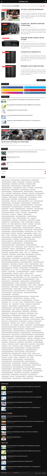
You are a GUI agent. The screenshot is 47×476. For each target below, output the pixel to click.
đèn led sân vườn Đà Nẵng (36, 368)
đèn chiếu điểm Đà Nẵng (16, 365)
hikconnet (3, 256)
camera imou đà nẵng (16, 202)
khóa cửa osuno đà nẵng (36, 237)
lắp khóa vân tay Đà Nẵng (6, 181)
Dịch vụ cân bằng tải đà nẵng (7, 273)
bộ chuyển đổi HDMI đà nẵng (35, 281)
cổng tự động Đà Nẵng (5, 183)
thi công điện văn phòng (6, 231)
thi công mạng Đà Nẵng (24, 189)
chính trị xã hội (29, 235)
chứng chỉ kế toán (16, 304)
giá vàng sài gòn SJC (13, 313)
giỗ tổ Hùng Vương (30, 313)
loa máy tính (37, 323)
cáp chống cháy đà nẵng (6, 206)
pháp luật (16, 344)
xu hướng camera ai (22, 357)
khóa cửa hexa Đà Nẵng (32, 225)
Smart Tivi (13, 218)
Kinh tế (40, 233)
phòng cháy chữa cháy (24, 344)
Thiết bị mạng (31, 193)
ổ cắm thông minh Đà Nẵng (20, 376)
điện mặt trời (13, 233)
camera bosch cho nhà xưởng (7, 288)
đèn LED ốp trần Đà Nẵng (6, 365)
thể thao (29, 353)
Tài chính (7, 235)
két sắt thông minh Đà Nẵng (17, 191)
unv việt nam (10, 357)
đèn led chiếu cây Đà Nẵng (36, 365)
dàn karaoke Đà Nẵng (20, 254)
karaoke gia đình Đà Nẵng (31, 256)
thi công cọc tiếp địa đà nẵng (7, 349)
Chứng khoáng (4, 271)
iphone (3, 319)
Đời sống (39, 231)
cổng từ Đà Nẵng (12, 254)
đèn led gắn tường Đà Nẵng (6, 368)
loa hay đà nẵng (16, 239)
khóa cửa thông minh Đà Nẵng (17, 206)
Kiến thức (24, 187)
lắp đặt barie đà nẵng (27, 214)
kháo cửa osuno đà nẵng (35, 319)
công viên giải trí (4, 305)
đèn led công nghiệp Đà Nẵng (18, 366)
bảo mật (37, 279)
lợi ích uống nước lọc (10, 338)
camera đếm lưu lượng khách (7, 300)
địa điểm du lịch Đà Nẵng (32, 216)
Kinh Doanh (12, 208)
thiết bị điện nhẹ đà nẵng (6, 353)
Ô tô (28, 357)
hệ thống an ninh (9, 256)
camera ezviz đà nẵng (38, 204)
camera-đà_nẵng (5, 302)
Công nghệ (24, 171)
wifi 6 (35, 231)
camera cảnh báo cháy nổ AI (18, 292)
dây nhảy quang (33, 309)
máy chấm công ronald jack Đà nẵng (8, 216)
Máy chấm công (31, 246)
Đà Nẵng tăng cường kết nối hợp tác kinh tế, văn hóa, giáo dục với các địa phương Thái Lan (25, 421)
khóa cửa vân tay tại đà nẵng (7, 239)
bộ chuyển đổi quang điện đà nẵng (8, 283)
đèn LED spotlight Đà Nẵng (33, 363)
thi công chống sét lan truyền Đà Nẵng (32, 347)
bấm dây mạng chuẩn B (6, 281)
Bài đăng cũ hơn (41, 80)
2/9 (13, 269)
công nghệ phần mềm (37, 235)
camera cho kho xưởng (36, 288)
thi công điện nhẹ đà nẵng (22, 197)
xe (9, 265)
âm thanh (31, 357)
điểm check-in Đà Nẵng (6, 233)
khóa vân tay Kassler (37, 321)
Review (42, 246)
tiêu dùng (26, 263)
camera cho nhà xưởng (31, 290)
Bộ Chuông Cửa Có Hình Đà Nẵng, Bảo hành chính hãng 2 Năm (19, 426)
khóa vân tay (30, 321)
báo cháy (39, 197)
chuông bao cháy (39, 302)
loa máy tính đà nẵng (5, 324)
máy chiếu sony (29, 338)
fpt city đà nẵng (38, 254)
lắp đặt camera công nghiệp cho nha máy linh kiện (10, 332)
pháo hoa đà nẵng (10, 344)
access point (29, 248)
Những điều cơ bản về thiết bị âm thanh (32, 66)
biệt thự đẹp (4, 279)
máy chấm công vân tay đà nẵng (17, 229)
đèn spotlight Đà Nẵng (35, 372)
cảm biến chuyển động (13, 305)
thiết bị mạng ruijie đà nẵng (19, 351)
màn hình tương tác (27, 206)
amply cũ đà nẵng (14, 235)
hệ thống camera (33, 315)
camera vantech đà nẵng (38, 208)
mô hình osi (15, 340)
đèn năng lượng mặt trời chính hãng (8, 212)
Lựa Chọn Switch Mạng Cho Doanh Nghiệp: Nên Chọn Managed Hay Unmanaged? (23, 99)
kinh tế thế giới (13, 323)
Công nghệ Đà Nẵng (25, 11)
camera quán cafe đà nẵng (17, 298)
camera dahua (32, 189)
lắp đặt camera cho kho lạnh (7, 328)
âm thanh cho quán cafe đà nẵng (23, 201)
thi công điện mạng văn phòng (17, 243)
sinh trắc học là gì (15, 345)
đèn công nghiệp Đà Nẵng (33, 267)
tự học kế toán (4, 357)
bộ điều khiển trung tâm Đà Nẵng (21, 284)
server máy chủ (16, 204)
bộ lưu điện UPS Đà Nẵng (19, 250)
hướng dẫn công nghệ (35, 202)
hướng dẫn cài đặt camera (16, 315)
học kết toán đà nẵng (39, 317)
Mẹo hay (3, 235)
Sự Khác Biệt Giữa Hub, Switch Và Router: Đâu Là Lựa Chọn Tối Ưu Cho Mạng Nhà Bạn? (24, 397)
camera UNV (31, 286)
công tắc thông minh (36, 304)
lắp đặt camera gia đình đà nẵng (26, 262)
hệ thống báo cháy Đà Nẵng (6, 187)
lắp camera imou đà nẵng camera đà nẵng (9, 326)
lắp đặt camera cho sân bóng (7, 330)
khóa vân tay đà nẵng (5, 180)
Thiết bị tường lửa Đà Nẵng (20, 248)
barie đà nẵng (31, 223)
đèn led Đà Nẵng (21, 183)
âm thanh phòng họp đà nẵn (7, 267)
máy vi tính (43, 338)
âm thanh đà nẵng (36, 181)
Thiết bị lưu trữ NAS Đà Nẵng (18, 277)
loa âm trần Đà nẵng (31, 239)
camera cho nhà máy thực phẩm (19, 290)
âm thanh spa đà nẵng (23, 267)
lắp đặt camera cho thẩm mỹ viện (19, 330)
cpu (29, 252)
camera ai (26, 250)
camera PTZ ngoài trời (23, 286)
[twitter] (35, 87)
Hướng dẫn (35, 233)
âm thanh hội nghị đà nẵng (28, 243)
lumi (11, 324)
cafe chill (29, 284)
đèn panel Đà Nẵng (17, 372)
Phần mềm (37, 246)
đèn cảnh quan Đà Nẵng (26, 365)
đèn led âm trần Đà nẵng (20, 244)
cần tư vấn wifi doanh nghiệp (18, 307)
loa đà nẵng (38, 220)
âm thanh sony (15, 267)
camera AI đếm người (14, 286)
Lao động (26, 273)
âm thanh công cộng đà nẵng (25, 210)
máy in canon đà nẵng (28, 229)
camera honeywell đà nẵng (6, 220)
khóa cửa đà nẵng (15, 260)
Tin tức (28, 218)
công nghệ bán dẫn (18, 225)
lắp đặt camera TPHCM (6, 189)
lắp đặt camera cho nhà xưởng (33, 260)
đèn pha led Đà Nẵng (28, 233)
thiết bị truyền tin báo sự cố (30, 351)
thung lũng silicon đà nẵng (16, 353)
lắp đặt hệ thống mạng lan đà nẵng (8, 336)
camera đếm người (16, 300)
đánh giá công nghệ (35, 210)
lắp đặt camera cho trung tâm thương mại (33, 330)
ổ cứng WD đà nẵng (29, 376)
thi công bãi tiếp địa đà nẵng (20, 347)
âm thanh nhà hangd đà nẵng (7, 359)
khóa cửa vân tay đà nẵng (15, 180)
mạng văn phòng (5, 342)
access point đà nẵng (34, 277)
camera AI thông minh (5, 286)
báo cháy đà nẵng (14, 183)
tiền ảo (38, 353)
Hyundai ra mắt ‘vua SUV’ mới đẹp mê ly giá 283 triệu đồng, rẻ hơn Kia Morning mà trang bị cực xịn (26, 163)
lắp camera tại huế (5, 210)
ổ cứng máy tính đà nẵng (39, 376)
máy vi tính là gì (4, 340)
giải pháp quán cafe (22, 313)
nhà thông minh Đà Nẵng (6, 243)
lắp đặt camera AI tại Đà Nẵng (38, 326)
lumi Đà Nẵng (16, 324)
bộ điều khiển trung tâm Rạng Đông (8, 284)
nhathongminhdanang (25, 41)
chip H (16, 302)
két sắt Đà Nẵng (8, 193)
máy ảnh (10, 340)
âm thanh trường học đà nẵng (18, 361)
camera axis (17, 212)
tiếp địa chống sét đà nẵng (33, 263)
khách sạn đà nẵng (26, 319)
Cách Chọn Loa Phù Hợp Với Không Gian (32, 9)
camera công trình (29, 208)
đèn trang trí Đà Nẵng (15, 374)
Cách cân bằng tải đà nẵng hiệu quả (23, 271)
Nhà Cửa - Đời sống (19, 275)
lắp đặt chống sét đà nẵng (18, 241)
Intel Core (25, 246)
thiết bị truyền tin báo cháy (14, 210)
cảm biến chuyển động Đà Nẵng (23, 305)
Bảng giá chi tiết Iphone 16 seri (13, 157)
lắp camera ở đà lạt (21, 326)
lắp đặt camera (28, 326)
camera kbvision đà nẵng (39, 193)
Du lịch (23, 173)
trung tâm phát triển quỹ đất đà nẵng (19, 355)
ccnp (13, 302)
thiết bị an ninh (13, 201)
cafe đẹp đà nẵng (40, 284)
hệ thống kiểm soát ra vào (18, 256)
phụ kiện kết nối (32, 344)
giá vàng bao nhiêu (33, 311)
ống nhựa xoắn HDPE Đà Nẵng (31, 244)
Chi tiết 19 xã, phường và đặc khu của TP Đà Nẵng (17, 416)
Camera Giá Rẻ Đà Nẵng (26, 269)
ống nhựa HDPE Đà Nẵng (6, 218)
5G (19, 269)
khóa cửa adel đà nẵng (16, 258)
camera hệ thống (5, 252)
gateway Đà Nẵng (26, 311)
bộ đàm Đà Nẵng (14, 199)
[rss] (12, 90)
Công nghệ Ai (32, 271)
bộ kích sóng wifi (23, 283)
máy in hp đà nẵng (13, 263)
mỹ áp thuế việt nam (28, 342)
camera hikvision (30, 187)
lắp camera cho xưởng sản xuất (7, 241)
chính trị (26, 252)
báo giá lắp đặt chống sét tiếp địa (28, 279)
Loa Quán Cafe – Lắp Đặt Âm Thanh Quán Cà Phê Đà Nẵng (32, 24)
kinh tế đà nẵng (37, 227)
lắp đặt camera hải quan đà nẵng (37, 332)
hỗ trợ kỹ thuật (15, 220)
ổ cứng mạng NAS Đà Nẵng (6, 378)
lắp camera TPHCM (23, 260)
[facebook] (12, 87)
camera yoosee (13, 214)
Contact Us (44, 473)
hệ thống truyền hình (17, 317)
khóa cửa (42, 319)
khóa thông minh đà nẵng (25, 180)
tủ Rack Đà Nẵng (4, 265)
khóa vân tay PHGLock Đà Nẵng (28, 227)
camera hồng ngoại (15, 294)
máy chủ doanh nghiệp (36, 206)
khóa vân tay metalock (23, 220)
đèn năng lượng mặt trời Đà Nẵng (7, 195)
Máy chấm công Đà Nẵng (38, 201)
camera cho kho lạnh (26, 288)
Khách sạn (21, 273)
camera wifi (33, 298)
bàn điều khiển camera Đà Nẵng (15, 279)
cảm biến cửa (33, 305)
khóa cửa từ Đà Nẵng (35, 258)
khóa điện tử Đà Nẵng (35, 180)
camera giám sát (40, 250)
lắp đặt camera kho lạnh (16, 334)
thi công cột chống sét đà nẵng (18, 349)
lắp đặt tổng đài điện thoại (15, 222)
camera (3, 193)
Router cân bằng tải (5, 248)
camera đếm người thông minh (26, 300)
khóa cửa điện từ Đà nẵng (13, 321)
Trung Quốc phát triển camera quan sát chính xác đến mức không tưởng (22, 151)
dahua (40, 307)
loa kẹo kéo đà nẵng (30, 323)
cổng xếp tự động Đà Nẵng (25, 202)
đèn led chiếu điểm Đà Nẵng (7, 366)
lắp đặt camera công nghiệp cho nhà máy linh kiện (10, 262)
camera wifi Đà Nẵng (38, 187)
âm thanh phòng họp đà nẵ (29, 359)
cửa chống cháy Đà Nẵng (17, 187)
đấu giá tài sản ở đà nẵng (32, 374)
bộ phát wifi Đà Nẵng (16, 193)
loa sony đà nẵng (23, 239)
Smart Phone (12, 248)
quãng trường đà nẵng (40, 344)
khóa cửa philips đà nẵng (6, 227)
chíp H (10, 304)
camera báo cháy (33, 250)
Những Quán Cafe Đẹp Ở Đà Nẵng (14, 437)
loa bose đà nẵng (31, 220)
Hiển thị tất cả (42, 6)
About (40, 473)
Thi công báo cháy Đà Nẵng (30, 183)
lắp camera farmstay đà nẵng (39, 324)
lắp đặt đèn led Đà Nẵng (39, 336)
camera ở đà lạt (36, 300)
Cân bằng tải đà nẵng (18, 246)
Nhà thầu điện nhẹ (27, 275)
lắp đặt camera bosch (5, 222)
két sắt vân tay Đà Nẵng (13, 197)
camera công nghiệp (22, 235)
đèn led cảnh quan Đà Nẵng (29, 366)
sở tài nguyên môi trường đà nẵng (7, 347)
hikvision (36, 313)
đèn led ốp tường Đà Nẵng (27, 370)
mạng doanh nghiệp (29, 222)
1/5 (11, 269)
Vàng (28, 277)
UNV (25, 277)
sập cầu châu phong (36, 345)
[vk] (35, 93)
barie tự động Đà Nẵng (33, 197)
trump (10, 355)
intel (25, 256)
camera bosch (33, 218)
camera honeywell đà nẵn (6, 294)
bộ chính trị (17, 283)
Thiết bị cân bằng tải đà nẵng (7, 277)
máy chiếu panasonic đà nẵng (38, 262)
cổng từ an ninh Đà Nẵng (33, 307)
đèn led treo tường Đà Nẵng (17, 370)
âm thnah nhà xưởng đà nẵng (30, 361)
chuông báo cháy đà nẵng (13, 252)
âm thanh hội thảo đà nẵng (16, 265)
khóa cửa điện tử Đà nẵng (6, 260)
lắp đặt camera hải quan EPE (25, 332)
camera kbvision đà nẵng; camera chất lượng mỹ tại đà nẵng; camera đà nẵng (15, 296)
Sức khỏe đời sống (38, 275)
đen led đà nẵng (24, 363)
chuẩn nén (21, 252)
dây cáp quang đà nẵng (25, 309)
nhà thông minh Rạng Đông (38, 342)
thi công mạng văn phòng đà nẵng (8, 351)
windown (15, 357)
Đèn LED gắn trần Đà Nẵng (6, 363)
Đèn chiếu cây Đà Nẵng (16, 363)
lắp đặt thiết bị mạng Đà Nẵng (7, 204)
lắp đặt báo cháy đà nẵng (19, 195)
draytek (13, 309)
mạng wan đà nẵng (12, 342)
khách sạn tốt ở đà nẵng (17, 319)
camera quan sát (25, 193)
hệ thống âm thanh (25, 317)
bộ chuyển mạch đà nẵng (24, 281)
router (10, 345)
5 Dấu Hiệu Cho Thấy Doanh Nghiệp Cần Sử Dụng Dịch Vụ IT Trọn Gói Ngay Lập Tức (23, 120)
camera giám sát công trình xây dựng (30, 292)
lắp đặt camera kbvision (6, 334)
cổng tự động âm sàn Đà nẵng (17, 237)
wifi (8, 223)
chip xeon (21, 302)
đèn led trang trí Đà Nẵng (6, 370)
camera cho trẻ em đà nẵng (6, 292)
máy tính (22, 222)
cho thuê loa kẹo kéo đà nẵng (29, 302)
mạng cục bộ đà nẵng (22, 340)
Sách (32, 275)
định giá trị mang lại (5, 376)
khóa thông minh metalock (16, 227)
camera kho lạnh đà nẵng (34, 296)
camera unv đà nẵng (5, 214)
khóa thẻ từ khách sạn (23, 321)
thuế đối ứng (24, 353)
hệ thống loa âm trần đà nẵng (7, 317)
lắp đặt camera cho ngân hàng (18, 328)
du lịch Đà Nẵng (4, 197)
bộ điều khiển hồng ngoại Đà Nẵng (34, 283)
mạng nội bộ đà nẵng (38, 340)
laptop (18, 323)
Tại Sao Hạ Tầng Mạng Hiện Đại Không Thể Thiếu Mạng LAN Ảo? (20, 115)
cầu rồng (25, 307)
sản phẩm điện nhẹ (28, 345)
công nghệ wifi (19, 214)
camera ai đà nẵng (38, 286)
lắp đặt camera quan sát (32, 199)
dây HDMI (18, 309)
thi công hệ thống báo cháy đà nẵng (26, 204)
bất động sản (39, 195)
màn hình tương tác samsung (20, 338)
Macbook (31, 273)
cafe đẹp (34, 284)
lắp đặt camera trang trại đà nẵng (27, 334)
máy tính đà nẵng (37, 338)
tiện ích (41, 263)
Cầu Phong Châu (39, 271)
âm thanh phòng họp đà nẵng (21, 216)
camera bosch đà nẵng (22, 199)
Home (36, 473)
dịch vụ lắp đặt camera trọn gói (30, 195)
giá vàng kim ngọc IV (5, 313)
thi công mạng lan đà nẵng (37, 229)
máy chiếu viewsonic (5, 263)
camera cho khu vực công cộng (7, 290)
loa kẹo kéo (23, 323)
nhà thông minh (37, 222)
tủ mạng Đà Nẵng (30, 355)
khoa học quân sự (9, 319)
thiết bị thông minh (5, 208)
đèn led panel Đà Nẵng (17, 368)
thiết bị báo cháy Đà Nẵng (16, 185)
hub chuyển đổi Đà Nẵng (6, 315)
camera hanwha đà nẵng (32, 212)
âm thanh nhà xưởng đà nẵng (38, 265)
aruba (41, 277)
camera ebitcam (24, 212)
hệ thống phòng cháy (27, 237)
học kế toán (32, 317)
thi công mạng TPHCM (15, 189)
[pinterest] (35, 90)
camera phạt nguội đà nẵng (6, 298)
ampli (34, 248)
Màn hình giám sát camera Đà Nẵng (8, 275)
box (8, 279)
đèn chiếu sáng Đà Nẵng (26, 185)
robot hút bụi (4, 223)
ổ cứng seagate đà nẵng (17, 378)
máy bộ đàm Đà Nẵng (5, 201)
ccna (10, 302)
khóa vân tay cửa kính (5, 323)
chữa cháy (22, 304)
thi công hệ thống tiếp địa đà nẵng (31, 349)
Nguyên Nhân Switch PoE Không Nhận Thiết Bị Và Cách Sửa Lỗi (19, 402)
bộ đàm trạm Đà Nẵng (5, 199)
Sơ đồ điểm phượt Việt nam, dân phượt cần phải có (17, 110)
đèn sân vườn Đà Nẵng (6, 374)
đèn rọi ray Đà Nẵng (26, 372)
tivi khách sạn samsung (29, 231)
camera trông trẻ (26, 298)
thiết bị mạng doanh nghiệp (6, 191)
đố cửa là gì (12, 376)
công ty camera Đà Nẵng (6, 237)
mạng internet (20, 263)
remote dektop (4, 345)
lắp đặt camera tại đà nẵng (39, 334)
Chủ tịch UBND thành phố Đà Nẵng (37, 269)
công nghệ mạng (28, 304)
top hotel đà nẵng (5, 355)
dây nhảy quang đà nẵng (6, 311)
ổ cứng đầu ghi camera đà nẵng (27, 378)
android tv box (24, 223)
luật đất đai (22, 324)
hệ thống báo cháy (25, 315)
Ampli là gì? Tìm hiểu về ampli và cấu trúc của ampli (32, 38)
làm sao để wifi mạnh (28, 324)
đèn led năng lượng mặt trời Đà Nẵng (8, 244)
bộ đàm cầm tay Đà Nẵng (6, 202)
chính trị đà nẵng (5, 304)
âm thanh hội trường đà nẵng (27, 265)
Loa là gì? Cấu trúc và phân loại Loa (31, 52)
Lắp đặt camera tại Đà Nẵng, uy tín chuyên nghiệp (15, 142)
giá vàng (24, 225)
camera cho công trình (17, 288)
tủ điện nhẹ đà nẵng (38, 355)
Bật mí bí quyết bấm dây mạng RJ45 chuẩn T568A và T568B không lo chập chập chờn (24, 104)
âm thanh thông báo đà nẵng (7, 361)
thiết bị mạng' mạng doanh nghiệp (18, 231)
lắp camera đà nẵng (20, 181)
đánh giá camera (20, 233)
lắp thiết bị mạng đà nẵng (28, 191)
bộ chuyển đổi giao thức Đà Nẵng (7, 250)
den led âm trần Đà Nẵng (6, 309)
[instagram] (12, 93)
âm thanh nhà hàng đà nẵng (18, 359)
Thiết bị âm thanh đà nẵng (21, 218)
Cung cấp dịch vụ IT (11, 271)
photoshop (4, 344)
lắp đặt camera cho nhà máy (30, 328)
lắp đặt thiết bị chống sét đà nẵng (21, 336)
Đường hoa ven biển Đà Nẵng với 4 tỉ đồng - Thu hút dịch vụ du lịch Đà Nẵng (22, 431)
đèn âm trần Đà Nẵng (5, 269)
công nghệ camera (35, 252)
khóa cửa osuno (4, 321)
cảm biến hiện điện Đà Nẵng (7, 307)
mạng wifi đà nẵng (20, 342)
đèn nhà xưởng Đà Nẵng (38, 370)
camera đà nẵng (28, 181)
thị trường (34, 353)
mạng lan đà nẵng (31, 340)
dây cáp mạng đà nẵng (30, 254)
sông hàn (21, 345)
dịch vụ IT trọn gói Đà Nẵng (16, 311)
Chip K (12, 246)
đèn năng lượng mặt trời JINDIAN (7, 372)
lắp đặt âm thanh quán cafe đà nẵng (30, 241)
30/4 (17, 269)
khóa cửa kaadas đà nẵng (25, 258)
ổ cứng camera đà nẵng (6, 246)
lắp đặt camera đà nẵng (6, 185)
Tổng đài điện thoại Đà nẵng (20, 208)
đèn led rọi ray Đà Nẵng (26, 368)
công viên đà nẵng (5, 254)
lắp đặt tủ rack (30, 336)
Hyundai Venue (15, 273)
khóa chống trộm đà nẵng (6, 258)
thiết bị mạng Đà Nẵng (38, 191)
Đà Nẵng (33, 185)
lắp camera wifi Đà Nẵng (6, 229)
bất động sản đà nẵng (15, 281)
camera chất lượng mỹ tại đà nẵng (7, 225)
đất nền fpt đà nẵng (23, 374)
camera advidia (37, 223)
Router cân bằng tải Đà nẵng (15, 223)
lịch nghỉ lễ (3, 338)
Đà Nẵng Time (23, 1)
